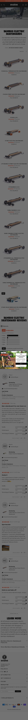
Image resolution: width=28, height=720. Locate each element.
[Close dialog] (27, 351)
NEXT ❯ (21, 363)
